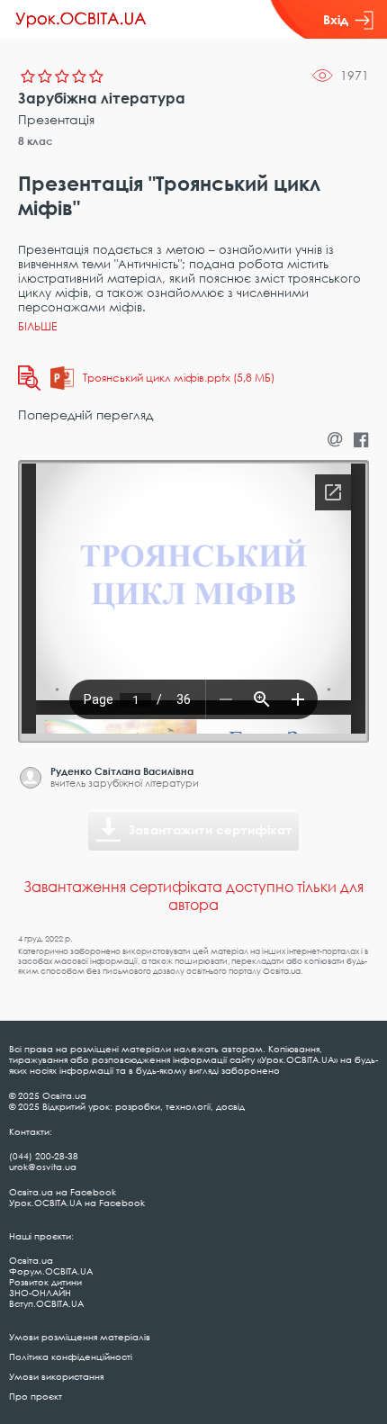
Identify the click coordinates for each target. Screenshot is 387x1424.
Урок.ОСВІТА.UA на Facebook (77, 1202)
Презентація (56, 119)
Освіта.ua (31, 1260)
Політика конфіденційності (70, 1356)
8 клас (35, 141)
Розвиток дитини (45, 1281)
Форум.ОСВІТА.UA (51, 1271)
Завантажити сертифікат (210, 829)
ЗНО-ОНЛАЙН (40, 1292)
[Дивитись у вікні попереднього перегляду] (29, 378)
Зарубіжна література (101, 98)
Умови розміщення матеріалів (79, 1336)
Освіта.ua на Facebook (62, 1191)
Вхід (335, 19)
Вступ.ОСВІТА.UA (46, 1303)
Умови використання (56, 1376)
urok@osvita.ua (42, 1166)
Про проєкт (35, 1396)
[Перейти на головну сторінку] (81, 20)
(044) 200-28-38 (43, 1155)
